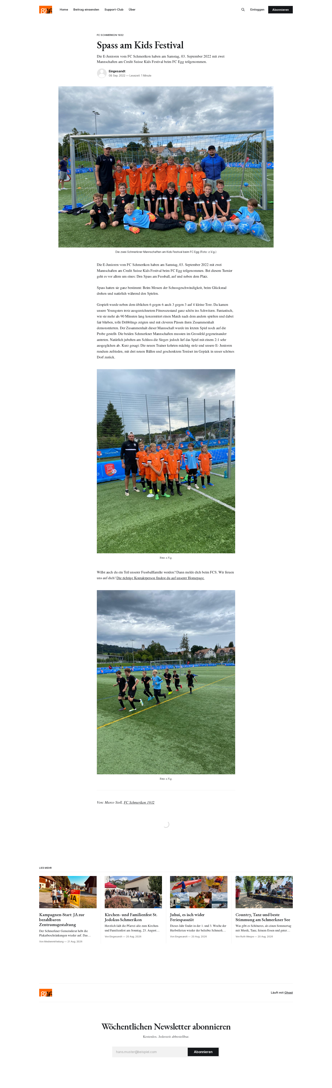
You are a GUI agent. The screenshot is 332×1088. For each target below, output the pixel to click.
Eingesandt (117, 71)
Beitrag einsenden (86, 9)
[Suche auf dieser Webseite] (243, 10)
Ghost (288, 992)
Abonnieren (280, 10)
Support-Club (114, 9)
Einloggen (257, 9)
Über (132, 9)
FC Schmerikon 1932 (110, 34)
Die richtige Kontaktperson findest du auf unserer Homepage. (160, 577)
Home (64, 9)
